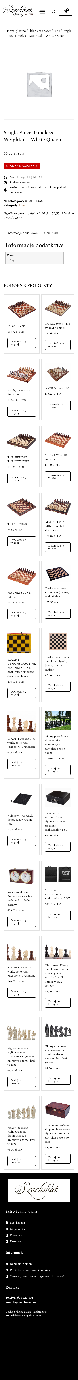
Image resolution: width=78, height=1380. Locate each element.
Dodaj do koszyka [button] (16, 764)
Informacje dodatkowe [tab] (22, 233)
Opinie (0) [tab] (51, 233)
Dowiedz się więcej (18, 343)
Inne (57, 30)
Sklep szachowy (39, 30)
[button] (42, 11)
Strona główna (15, 30)
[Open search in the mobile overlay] (54, 11)
